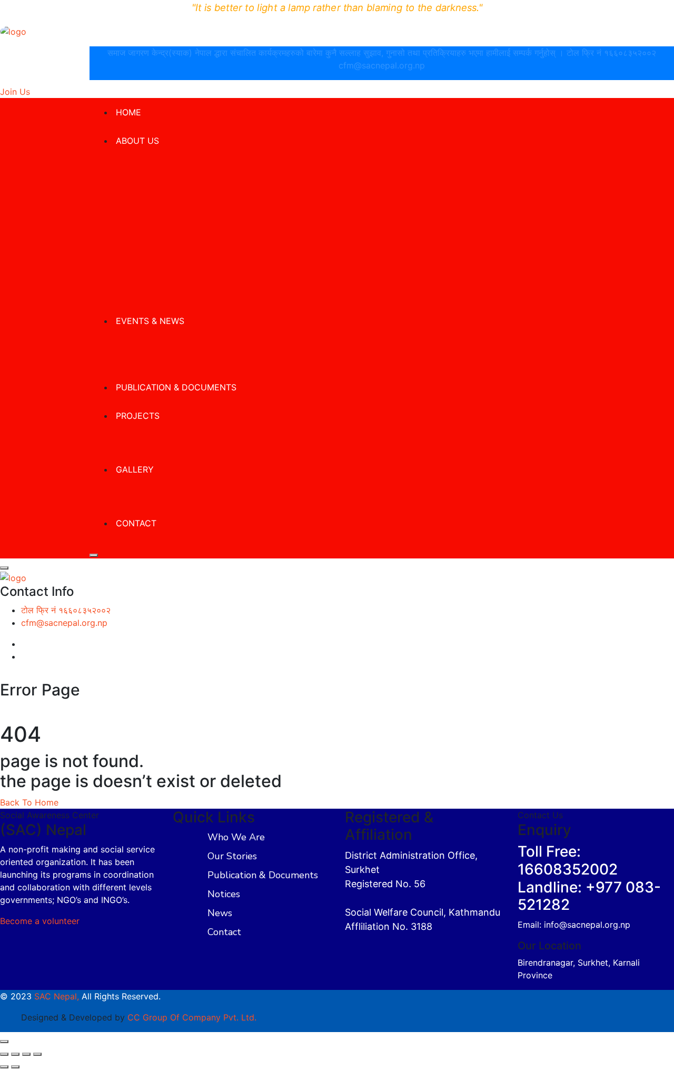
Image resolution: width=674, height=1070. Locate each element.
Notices (223, 894)
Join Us (15, 91)
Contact (136, 523)
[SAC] (13, 30)
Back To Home (29, 802)
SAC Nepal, (56, 996)
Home (128, 112)
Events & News (150, 321)
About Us (137, 140)
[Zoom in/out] (4, 1054)
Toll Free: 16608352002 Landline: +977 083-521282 (589, 878)
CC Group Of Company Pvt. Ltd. (191, 1017)
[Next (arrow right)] (15, 1066)
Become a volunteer (40, 921)
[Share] (26, 1054)
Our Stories (232, 856)
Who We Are (236, 837)
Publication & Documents (176, 387)
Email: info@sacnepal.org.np (574, 924)
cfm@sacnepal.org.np (382, 65)
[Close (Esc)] (37, 1054)
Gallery (135, 469)
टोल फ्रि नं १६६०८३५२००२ (611, 52)
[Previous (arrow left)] (4, 1066)
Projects (138, 415)
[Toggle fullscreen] (15, 1054)
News (219, 913)
